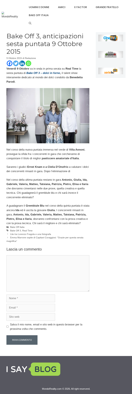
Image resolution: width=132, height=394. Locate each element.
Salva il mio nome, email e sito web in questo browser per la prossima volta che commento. (46, 326)
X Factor (80, 7)
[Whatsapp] (28, 63)
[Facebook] (9, 63)
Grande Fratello (107, 7)
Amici (61, 7)
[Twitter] (16, 63)
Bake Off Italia (39, 15)
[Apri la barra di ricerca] (30, 23)
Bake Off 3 (15, 230)
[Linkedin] (22, 63)
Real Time (27, 230)
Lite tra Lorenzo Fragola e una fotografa (30, 234)
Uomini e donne (39, 7)
